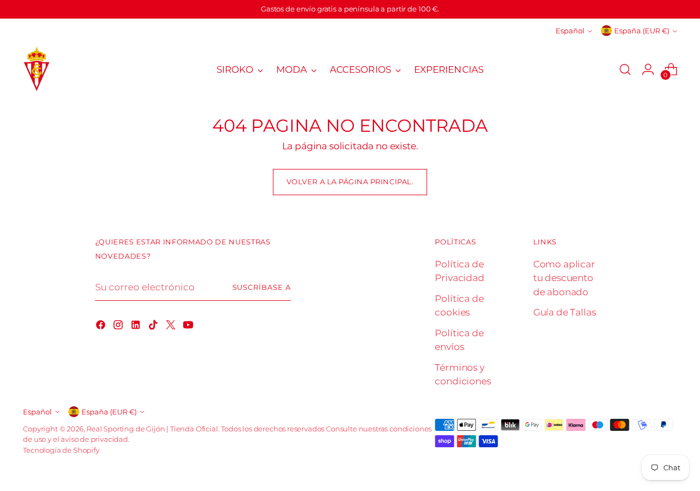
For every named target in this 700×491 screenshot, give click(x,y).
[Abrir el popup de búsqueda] (625, 69)
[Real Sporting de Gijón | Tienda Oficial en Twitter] (171, 327)
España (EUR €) (641, 30)
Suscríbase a (261, 287)
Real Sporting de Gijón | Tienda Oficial (152, 428)
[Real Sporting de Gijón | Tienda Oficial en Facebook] (101, 327)
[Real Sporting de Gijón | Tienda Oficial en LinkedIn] (136, 327)
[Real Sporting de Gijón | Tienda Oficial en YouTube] (189, 327)
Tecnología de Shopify (61, 450)
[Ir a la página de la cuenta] (648, 69)
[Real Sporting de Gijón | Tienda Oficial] (36, 69)
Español (570, 30)
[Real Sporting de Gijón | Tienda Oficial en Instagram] (119, 327)
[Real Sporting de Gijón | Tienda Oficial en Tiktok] (154, 327)
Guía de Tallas (564, 312)
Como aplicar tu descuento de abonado (564, 278)
